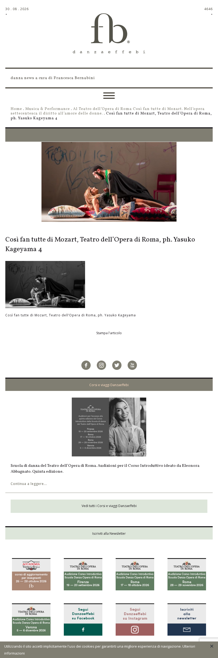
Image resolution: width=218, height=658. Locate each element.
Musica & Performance (47, 109)
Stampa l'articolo (109, 333)
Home (16, 109)
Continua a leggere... (29, 483)
